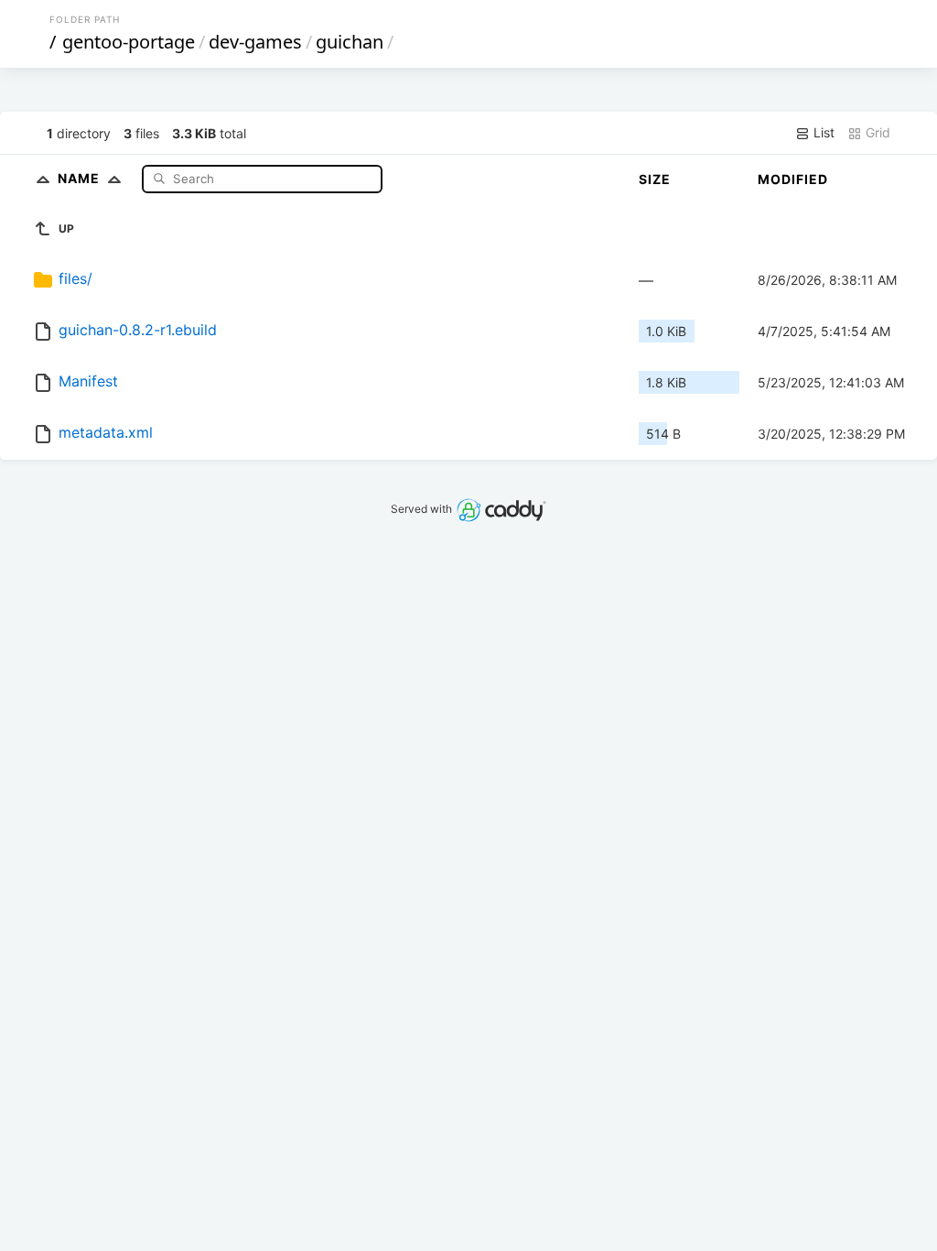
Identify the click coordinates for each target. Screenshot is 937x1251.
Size (655, 179)
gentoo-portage (128, 41)
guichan (349, 41)
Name (80, 178)
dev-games (255, 41)
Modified (793, 179)
